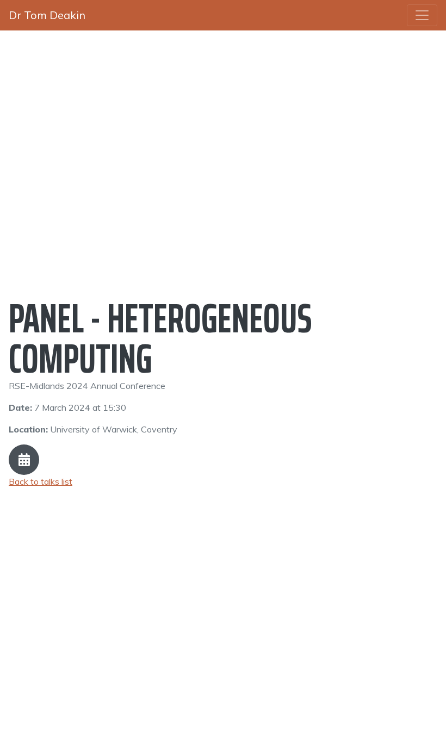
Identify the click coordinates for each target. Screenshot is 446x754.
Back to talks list (40, 481)
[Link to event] (24, 459)
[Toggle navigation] (422, 15)
